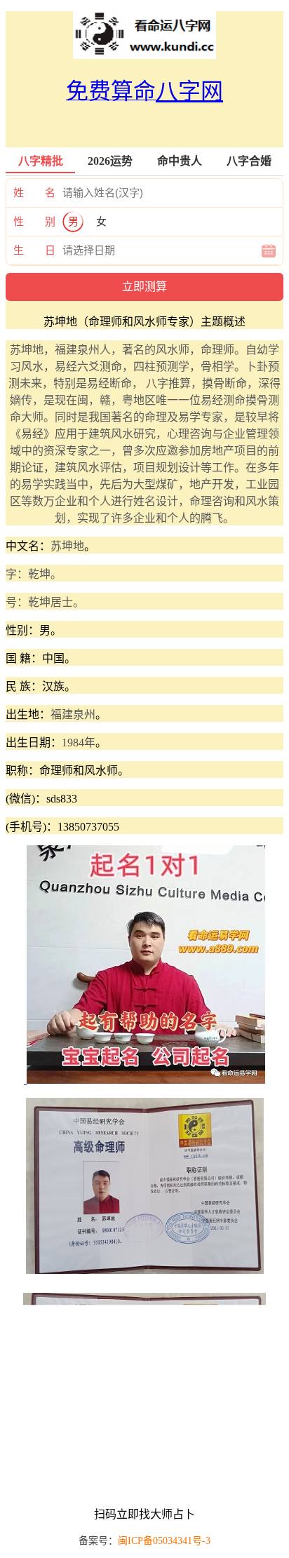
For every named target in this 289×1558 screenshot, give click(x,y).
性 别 (34, 221)
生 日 (34, 250)
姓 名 (34, 193)
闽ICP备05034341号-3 (164, 1541)
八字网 (189, 91)
